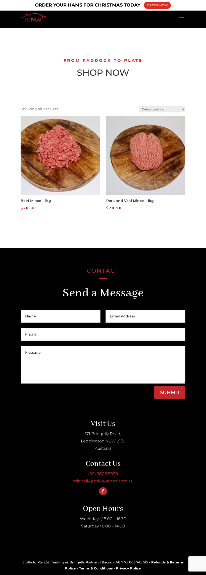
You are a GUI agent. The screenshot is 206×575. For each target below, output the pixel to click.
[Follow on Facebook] (103, 491)
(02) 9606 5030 (103, 473)
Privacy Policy (128, 568)
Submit (170, 392)
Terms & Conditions (96, 568)
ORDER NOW (157, 5)
